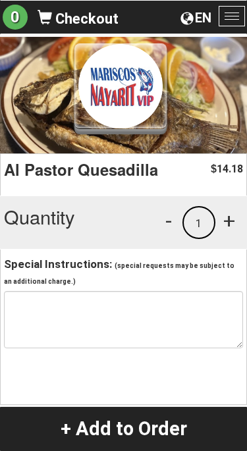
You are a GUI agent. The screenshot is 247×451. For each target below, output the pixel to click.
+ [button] (229, 220)
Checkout (85, 19)
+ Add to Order (124, 428)
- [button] (168, 220)
